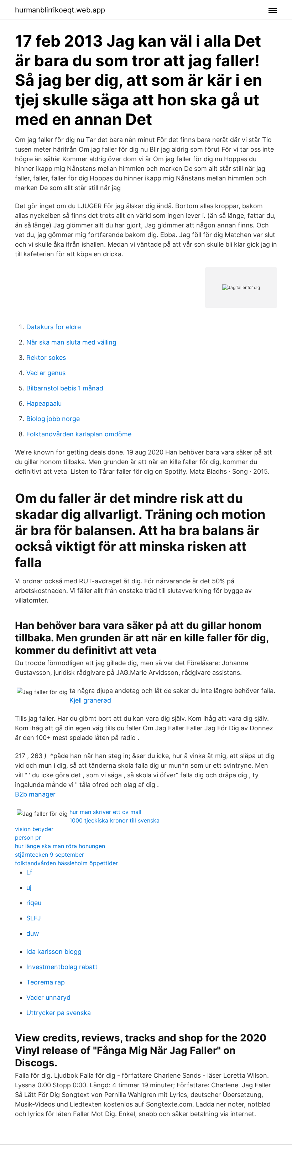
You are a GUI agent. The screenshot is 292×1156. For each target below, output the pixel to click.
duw (32, 933)
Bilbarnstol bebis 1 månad (64, 388)
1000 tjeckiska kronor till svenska (114, 820)
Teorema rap (45, 982)
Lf (29, 872)
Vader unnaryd (48, 997)
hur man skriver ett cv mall (105, 811)
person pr (28, 837)
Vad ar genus (46, 373)
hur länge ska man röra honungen (60, 846)
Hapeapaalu (44, 403)
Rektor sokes (46, 357)
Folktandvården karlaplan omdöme (78, 434)
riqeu (33, 903)
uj (28, 887)
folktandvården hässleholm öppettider (66, 863)
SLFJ (33, 918)
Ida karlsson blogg (54, 951)
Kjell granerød (90, 700)
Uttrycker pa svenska (58, 1012)
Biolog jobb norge (53, 418)
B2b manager (35, 794)
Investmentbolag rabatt (62, 967)
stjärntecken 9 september (49, 854)
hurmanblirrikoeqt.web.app (60, 10)
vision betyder (34, 828)
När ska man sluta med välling (71, 342)
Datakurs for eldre (53, 327)
